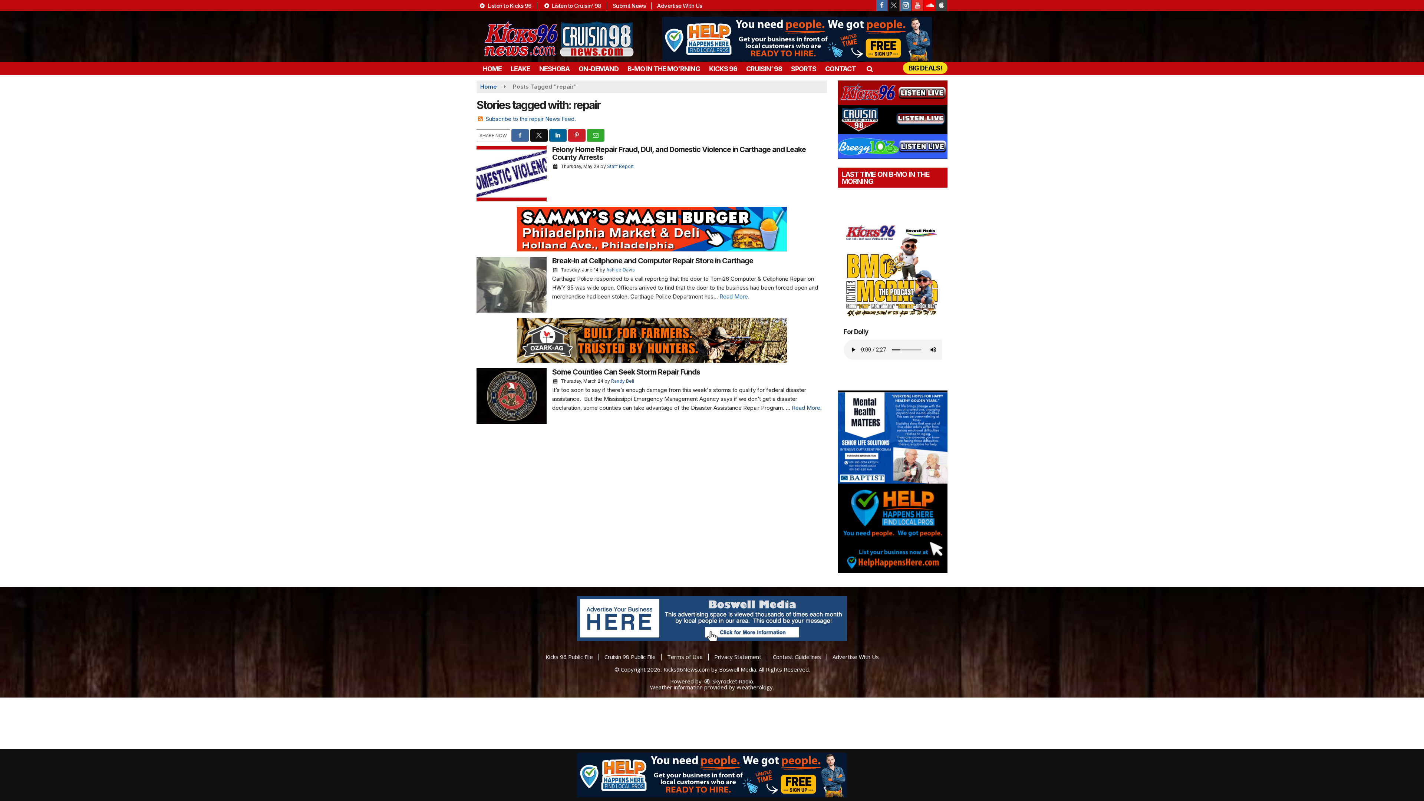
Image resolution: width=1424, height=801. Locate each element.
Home (492, 69)
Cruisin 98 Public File (630, 656)
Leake (520, 69)
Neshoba (554, 69)
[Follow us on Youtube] (917, 5)
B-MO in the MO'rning (663, 69)
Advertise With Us (679, 5)
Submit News (629, 5)
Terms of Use (685, 656)
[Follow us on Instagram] (905, 5)
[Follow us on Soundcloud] (929, 5)
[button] (869, 69)
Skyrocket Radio (732, 681)
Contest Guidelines (797, 656)
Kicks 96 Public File (569, 656)
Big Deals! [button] (925, 68)
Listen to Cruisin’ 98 (576, 5)
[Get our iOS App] (941, 5)
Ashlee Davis (620, 270)
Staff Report (620, 166)
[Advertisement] (797, 39)
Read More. (734, 296)
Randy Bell (622, 381)
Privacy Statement (737, 656)
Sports (803, 69)
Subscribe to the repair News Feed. (531, 118)
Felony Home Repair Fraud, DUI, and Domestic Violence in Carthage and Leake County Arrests (679, 153)
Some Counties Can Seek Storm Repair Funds (626, 371)
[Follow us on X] (893, 5)
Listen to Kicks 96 (508, 5)
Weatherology (754, 687)
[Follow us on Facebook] (881, 5)
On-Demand (598, 69)
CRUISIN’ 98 (764, 69)
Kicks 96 (723, 69)
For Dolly (856, 332)
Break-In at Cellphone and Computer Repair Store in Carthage (652, 260)
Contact (840, 69)
